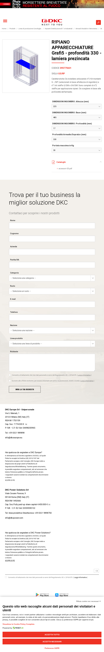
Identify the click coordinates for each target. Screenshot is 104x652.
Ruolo (12, 286)
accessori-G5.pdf (65, 169)
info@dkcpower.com (14, 518)
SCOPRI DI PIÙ (10, 480)
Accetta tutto (52, 635)
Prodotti (12, 29)
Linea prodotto (16, 338)
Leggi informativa (84, 375)
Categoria (14, 273)
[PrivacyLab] (17, 628)
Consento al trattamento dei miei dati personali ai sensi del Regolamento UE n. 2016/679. (52, 375)
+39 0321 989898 (16, 433)
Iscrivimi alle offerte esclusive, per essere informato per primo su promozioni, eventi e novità (53, 381)
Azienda (13, 247)
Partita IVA (14, 260)
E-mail (13, 299)
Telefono (14, 312)
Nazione (13, 325)
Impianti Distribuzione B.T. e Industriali (58, 29)
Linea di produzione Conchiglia (30, 29)
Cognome (14, 233)
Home (4, 29)
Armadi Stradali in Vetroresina (86, 29)
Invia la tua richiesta (24, 389)
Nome (12, 220)
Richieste (14, 352)
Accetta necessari (52, 642)
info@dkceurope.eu (13, 437)
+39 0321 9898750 (43, 513)
